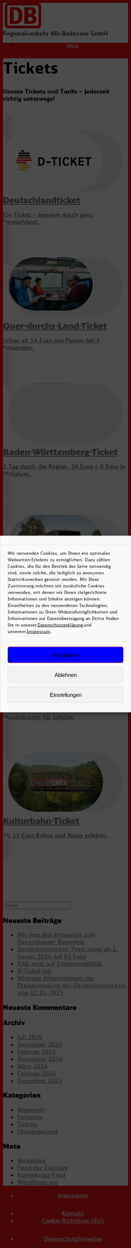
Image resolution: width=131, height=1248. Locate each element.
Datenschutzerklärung (60, 625)
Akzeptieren (65, 655)
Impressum (38, 631)
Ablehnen (66, 674)
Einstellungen (66, 694)
